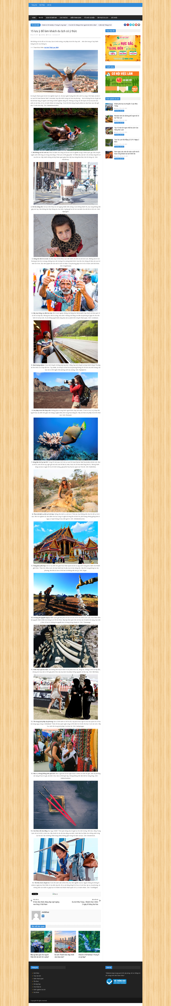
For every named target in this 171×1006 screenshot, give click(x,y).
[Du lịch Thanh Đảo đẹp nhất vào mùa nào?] (66, 942)
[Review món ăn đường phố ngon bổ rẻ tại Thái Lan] (109, 119)
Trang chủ (34, 5)
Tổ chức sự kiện (89, 18)
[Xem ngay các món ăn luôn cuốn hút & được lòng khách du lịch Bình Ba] (109, 154)
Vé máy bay (37, 984)
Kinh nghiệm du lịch (40, 989)
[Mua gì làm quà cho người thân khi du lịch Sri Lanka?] (42, 942)
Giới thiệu (36, 973)
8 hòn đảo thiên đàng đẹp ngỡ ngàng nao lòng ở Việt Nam (46, 902)
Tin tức (41, 18)
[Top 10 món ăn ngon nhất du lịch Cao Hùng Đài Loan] (109, 130)
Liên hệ (49, 5)
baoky (117, 108)
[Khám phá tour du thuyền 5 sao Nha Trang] (109, 107)
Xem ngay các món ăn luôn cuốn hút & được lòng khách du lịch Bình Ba (126, 153)
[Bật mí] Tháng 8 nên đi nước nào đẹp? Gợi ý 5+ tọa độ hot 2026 (48, 25)
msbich (117, 156)
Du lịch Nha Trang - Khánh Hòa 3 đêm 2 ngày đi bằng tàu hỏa (85, 902)
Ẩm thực (36, 981)
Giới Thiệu (42, 5)
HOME (34, 18)
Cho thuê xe (64, 18)
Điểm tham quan (76, 18)
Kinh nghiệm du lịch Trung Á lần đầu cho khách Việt (86, 25)
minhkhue (42, 35)
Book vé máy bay (51, 18)
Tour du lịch (37, 976)
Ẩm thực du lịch (102, 18)
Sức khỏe (114, 18)
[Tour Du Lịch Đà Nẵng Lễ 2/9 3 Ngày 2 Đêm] (109, 142)
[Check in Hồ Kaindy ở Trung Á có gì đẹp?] (89, 942)
